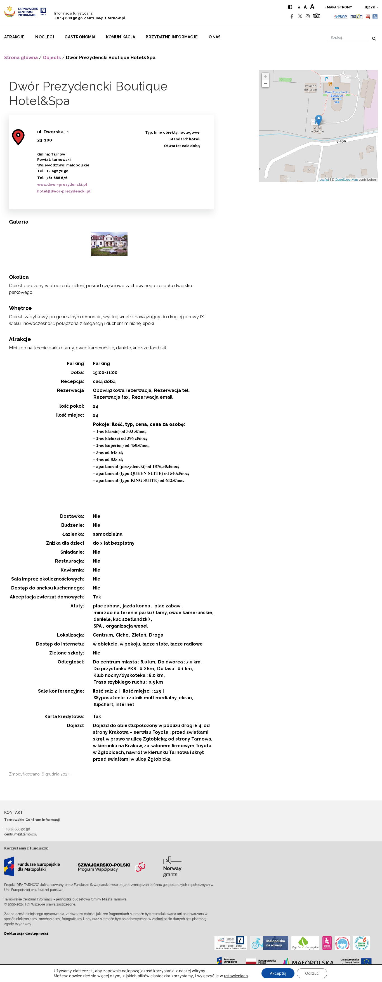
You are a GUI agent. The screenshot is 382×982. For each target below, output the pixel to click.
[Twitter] (300, 16)
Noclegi (44, 37)
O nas (215, 37)
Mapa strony (339, 7)
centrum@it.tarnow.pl (104, 18)
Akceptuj (278, 973)
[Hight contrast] (290, 7)
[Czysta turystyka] (305, 943)
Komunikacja (120, 37)
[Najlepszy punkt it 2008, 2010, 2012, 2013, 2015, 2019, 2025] (230, 943)
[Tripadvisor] (316, 16)
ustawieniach (236, 975)
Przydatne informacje (172, 37)
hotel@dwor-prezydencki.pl (63, 191)
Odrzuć (312, 973)
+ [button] (265, 76)
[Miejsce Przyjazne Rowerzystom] (269, 943)
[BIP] (367, 16)
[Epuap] (341, 16)
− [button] (265, 84)
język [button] (370, 7)
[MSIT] (356, 16)
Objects (52, 57)
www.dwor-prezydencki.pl (62, 184)
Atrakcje (14, 37)
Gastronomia (80, 37)
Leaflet (324, 180)
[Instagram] (308, 16)
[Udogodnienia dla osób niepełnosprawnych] (375, 16)
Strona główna (21, 57)
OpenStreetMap (346, 180)
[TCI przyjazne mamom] (327, 943)
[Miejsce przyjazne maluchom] (342, 943)
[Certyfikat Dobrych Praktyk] (361, 943)
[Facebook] (292, 16)
